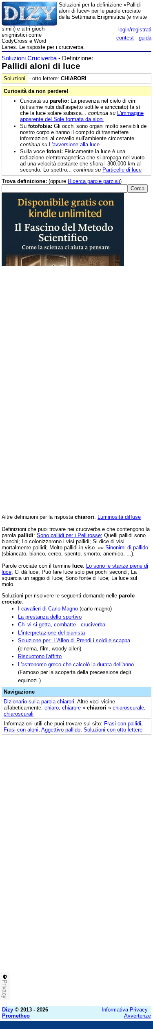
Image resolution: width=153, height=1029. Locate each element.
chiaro (51, 708)
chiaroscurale (128, 708)
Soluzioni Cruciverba (29, 58)
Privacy (5, 989)
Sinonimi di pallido (126, 547)
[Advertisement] (76, 923)
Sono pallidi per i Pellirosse (69, 535)
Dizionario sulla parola (39, 701)
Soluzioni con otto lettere (113, 730)
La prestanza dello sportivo (50, 617)
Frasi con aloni (21, 730)
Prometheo (16, 1016)
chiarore (71, 708)
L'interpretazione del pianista (51, 633)
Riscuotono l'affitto (40, 656)
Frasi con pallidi (122, 724)
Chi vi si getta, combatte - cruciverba (61, 624)
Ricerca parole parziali (94, 181)
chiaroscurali (18, 714)
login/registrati (134, 29)
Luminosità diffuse (119, 517)
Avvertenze (137, 1016)
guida (145, 38)
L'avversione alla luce (74, 144)
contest (125, 38)
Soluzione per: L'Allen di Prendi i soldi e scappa (74, 640)
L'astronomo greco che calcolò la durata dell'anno (76, 664)
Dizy (7, 1010)
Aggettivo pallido (60, 730)
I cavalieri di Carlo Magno (48, 609)
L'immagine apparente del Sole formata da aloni (82, 116)
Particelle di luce (122, 170)
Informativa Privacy (125, 1010)
